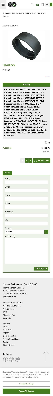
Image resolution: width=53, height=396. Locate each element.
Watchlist (7, 318)
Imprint (6, 333)
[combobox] (48, 4)
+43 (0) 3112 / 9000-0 (17, 294)
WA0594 (6, 16)
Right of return (9, 345)
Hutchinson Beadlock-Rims (13, 13)
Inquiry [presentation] (7, 173)
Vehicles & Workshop (12, 306)
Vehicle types (9, 309)
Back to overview (10, 26)
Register (6, 342)
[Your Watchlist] (42, 4)
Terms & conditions (11, 339)
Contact (6, 323)
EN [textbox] (47, 4)
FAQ (5, 312)
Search (6, 327)
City (6, 220)
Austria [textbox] (9, 232)
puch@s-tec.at (9, 296)
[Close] (49, 372)
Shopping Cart (9, 315)
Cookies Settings (26, 384)
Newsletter (8, 330)
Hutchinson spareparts (35, 13)
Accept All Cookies (26, 391)
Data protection (9, 336)
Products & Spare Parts (13, 303)
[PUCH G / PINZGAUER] (12, 4)
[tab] (8, 173)
